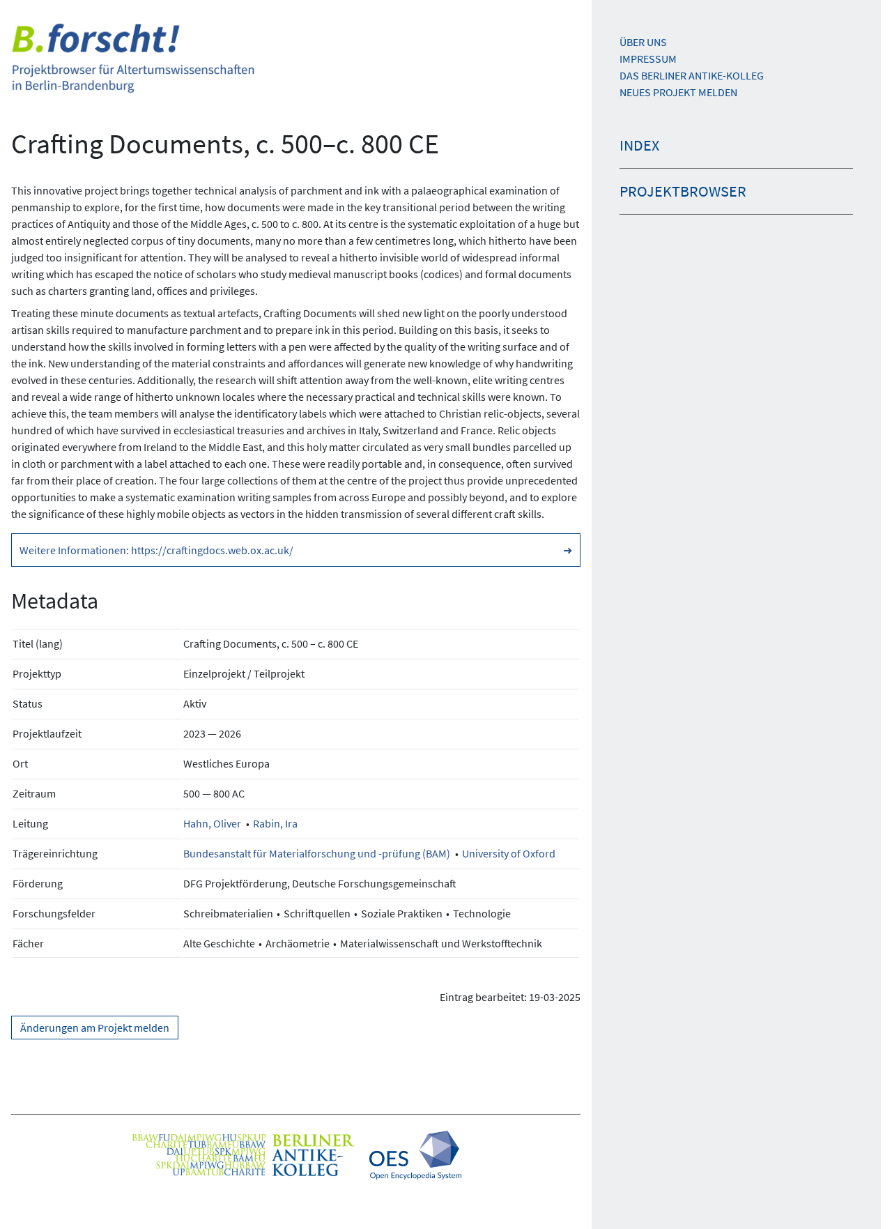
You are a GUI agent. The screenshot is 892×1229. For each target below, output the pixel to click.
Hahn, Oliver (212, 823)
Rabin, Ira (275, 823)
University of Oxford (508, 853)
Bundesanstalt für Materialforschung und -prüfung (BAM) (316, 853)
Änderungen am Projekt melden (94, 1028)
